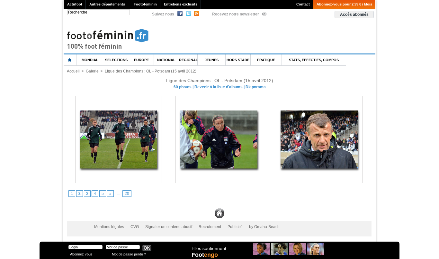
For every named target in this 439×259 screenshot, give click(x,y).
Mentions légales (109, 227)
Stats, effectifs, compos (314, 60)
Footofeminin (145, 4)
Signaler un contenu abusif (168, 227)
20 (127, 193)
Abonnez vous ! (82, 254)
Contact (303, 4)
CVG (134, 227)
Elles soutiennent (209, 248)
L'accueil (70, 60)
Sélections (116, 60)
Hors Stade (238, 60)
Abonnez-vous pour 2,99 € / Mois (344, 4)
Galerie (92, 71)
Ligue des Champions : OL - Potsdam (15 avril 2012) (150, 71)
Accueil (73, 71)
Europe (141, 60)
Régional (188, 60)
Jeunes (212, 60)
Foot (205, 255)
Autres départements (107, 4)
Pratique (266, 60)
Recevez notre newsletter (235, 14)
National (166, 60)
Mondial (90, 60)
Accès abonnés (354, 14)
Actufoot (74, 4)
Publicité (235, 227)
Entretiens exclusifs (180, 4)
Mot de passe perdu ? (129, 254)
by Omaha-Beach (264, 227)
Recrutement (210, 227)
